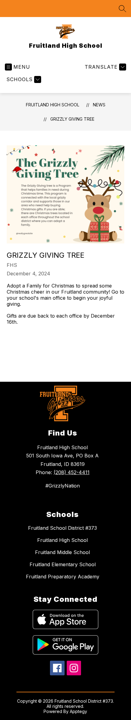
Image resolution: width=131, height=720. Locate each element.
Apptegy (78, 711)
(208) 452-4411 (72, 472)
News (99, 104)
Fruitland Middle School (62, 552)
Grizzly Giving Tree (72, 119)
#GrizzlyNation (62, 486)
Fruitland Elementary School (63, 564)
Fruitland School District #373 (62, 528)
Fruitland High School (52, 104)
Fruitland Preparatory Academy (62, 577)
